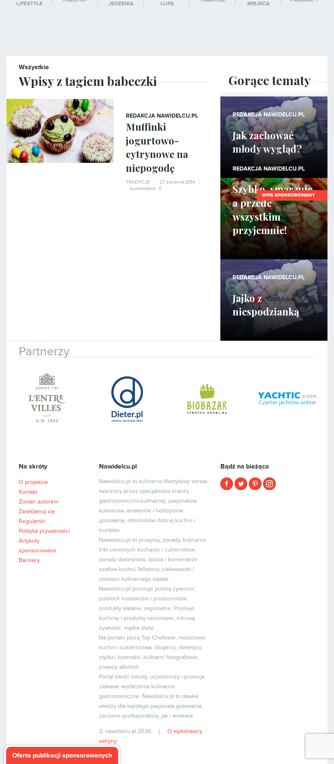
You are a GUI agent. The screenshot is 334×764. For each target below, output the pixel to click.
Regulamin (32, 521)
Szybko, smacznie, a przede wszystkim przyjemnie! (274, 209)
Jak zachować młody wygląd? (267, 142)
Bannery (29, 560)
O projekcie (33, 482)
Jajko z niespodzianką (266, 304)
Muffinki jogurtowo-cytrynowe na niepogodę (157, 147)
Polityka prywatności (44, 531)
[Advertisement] (273, 547)
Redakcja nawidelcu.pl (162, 115)
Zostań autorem (38, 501)
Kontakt (28, 491)
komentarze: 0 (145, 189)
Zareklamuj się (37, 511)
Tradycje (138, 182)
